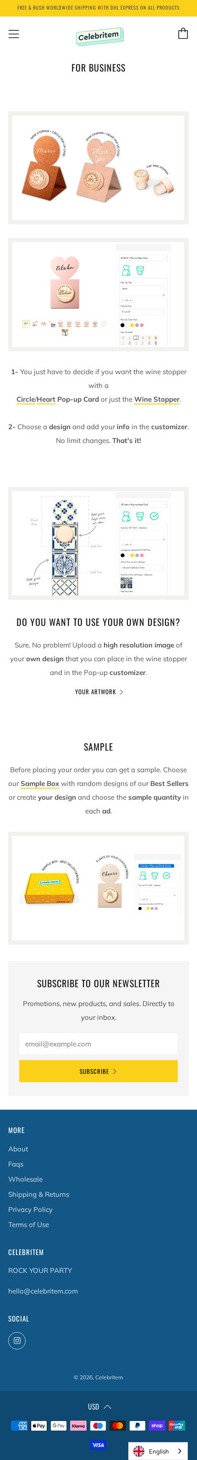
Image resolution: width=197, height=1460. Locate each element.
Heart (46, 399)
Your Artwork (95, 691)
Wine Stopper (157, 399)
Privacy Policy (30, 1209)
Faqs (15, 1164)
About (18, 1149)
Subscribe (94, 1071)
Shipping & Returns (38, 1194)
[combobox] (158, 1451)
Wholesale (25, 1179)
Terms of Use (28, 1224)
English (159, 1451)
